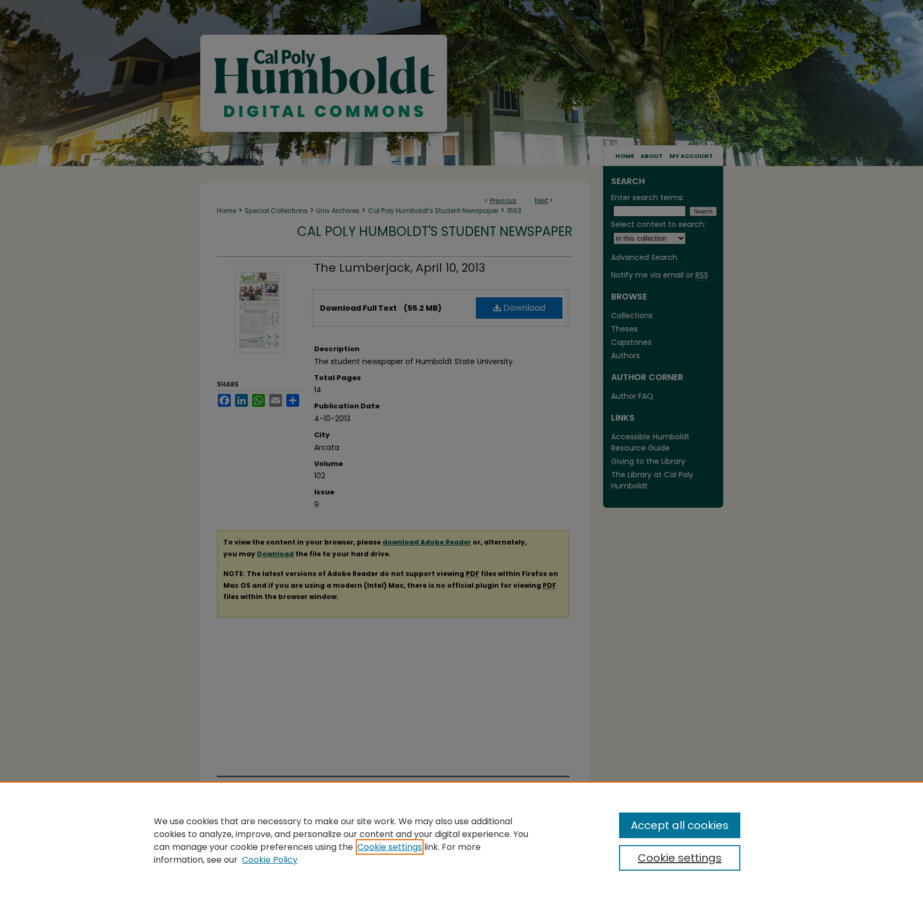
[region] (461, 840)
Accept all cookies (680, 825)
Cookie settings (389, 847)
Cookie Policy (270, 860)
